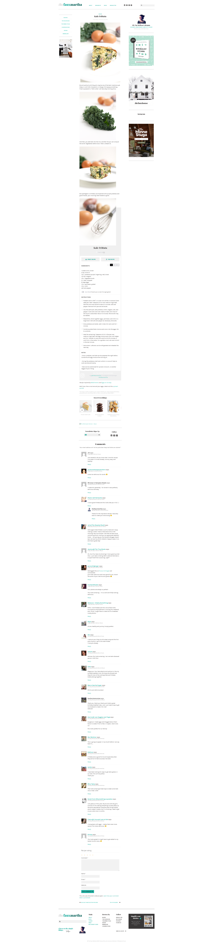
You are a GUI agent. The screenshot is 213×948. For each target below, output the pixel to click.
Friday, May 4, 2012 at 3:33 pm (94, 454)
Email (83, 879)
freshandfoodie (93, 585)
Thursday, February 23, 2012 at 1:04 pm (96, 499)
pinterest (118, 921)
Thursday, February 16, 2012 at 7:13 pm (96, 636)
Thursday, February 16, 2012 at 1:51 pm (96, 653)
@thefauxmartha (96, 375)
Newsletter (113, 5)
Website (83, 885)
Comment (84, 858)
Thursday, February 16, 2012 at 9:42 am (96, 738)
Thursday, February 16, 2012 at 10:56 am (96, 699)
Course (90, 921)
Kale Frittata (100, 16)
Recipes (66, 17)
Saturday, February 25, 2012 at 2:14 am (96, 484)
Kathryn (90, 752)
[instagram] (125, 5)
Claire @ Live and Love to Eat (98, 819)
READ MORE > (111, 393)
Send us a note (120, 931)
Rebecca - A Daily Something (98, 603)
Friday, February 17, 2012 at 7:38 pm (95, 550)
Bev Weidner (92, 737)
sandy (90, 767)
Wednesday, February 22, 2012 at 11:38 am (97, 526)
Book (105, 5)
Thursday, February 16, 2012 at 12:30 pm (96, 668)
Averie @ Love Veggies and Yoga (99, 717)
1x (111, 265)
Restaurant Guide (93, 924)
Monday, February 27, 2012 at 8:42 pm (100, 510)
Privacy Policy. (102, 941)
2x (114, 265)
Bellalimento (94, 382)
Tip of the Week (114, 902)
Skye (89, 621)
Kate (89, 666)
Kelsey (90, 834)
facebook (118, 922)
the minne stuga (65, 24)
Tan (89, 635)
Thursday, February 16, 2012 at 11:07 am (96, 686)
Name (83, 873)
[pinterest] (129, 5)
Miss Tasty (91, 784)
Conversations (106, 926)
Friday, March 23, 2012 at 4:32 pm (95, 471)
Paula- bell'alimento (95, 498)
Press (90, 922)
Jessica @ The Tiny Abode (97, 549)
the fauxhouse (66, 20)
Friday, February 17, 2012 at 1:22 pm (95, 604)
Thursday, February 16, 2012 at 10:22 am (96, 718)
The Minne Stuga (106, 921)
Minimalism (105, 924)
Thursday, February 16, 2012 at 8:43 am (96, 785)
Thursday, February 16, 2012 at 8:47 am (96, 768)
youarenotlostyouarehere (97, 469)
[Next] (118, 410)
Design (104, 922)
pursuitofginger (93, 566)
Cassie (90, 651)
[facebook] (127, 5)
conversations (66, 27)
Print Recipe (91, 259)
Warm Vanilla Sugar (95, 685)
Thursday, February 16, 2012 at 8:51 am (96, 753)
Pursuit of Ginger (104, 571)
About (90, 5)
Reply (89, 464)
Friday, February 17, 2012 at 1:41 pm (95, 586)
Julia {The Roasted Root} (96, 525)
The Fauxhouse (106, 919)
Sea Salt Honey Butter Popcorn (89, 902)
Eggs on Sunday (106, 382)
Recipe (100, 14)
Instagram (119, 919)
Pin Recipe (111, 259)
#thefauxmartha (103, 377)
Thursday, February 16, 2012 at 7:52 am (96, 800)
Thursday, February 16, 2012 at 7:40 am (96, 820)
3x (117, 265)
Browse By (98, 5)
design (65, 30)
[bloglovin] (131, 5)
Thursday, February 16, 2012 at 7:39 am (96, 836)
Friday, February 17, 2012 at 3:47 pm (95, 567)
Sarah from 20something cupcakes (100, 799)
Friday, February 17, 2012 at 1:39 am (95, 623)
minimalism (65, 33)
